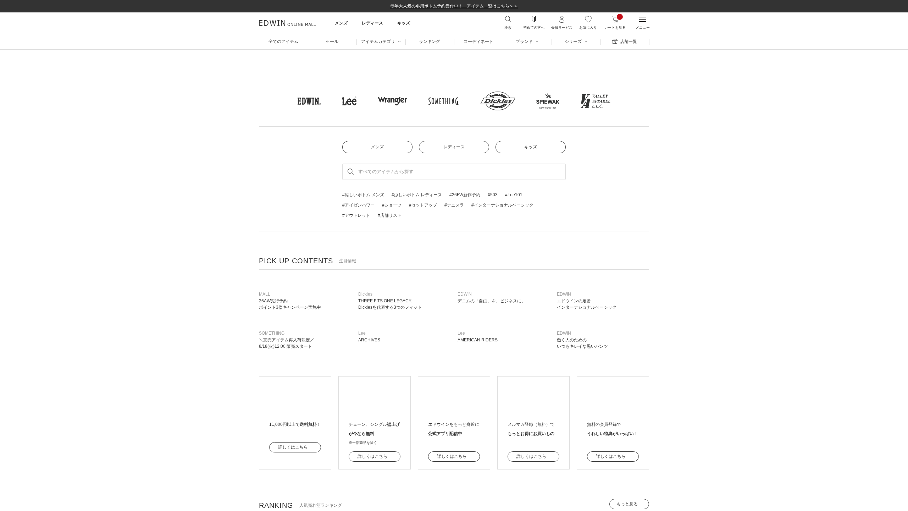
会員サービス (561, 27)
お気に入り (588, 27)
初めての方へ (533, 27)
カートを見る (615, 27)
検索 (507, 27)
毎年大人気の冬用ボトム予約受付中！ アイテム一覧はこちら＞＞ (454, 6)
